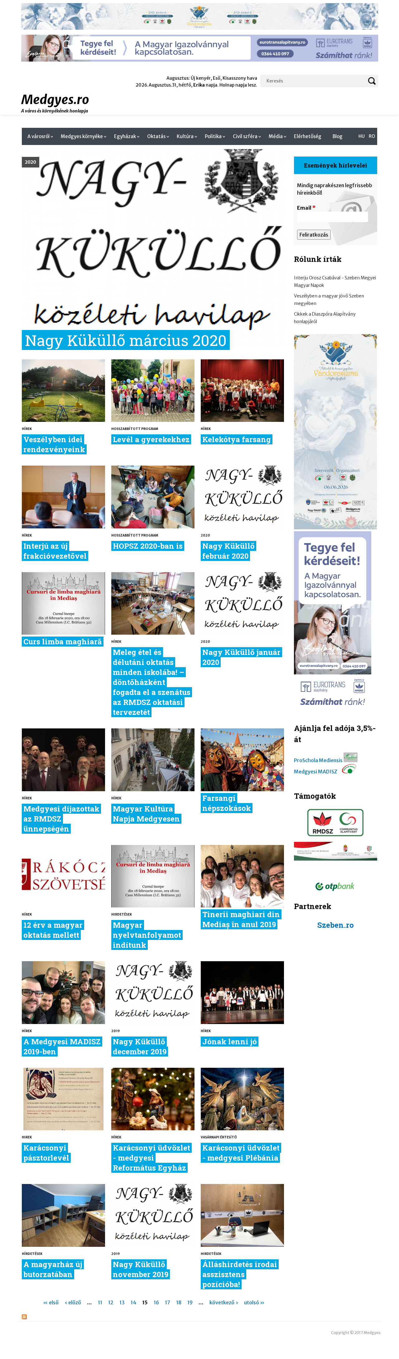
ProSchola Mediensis (318, 760)
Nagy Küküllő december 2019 (139, 1047)
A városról (38, 136)
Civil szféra (245, 136)
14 (133, 1302)
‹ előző (73, 1302)
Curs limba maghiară (62, 642)
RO (372, 136)
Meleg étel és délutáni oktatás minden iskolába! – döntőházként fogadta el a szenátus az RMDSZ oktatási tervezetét (151, 682)
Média (276, 136)
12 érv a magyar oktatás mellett (53, 930)
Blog (338, 136)
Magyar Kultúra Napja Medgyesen (146, 814)
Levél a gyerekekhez (151, 439)
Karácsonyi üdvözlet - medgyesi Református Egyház (151, 1158)
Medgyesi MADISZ (315, 771)
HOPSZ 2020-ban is (148, 546)
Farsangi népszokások (226, 803)
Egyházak (125, 136)
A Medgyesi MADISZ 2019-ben (62, 1047)
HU (361, 136)
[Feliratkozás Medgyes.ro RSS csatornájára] (24, 1317)
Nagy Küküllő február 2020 (228, 551)
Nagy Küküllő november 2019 (140, 1269)
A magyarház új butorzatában (52, 1269)
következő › (223, 1302)
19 (190, 1302)
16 (156, 1302)
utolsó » (254, 1302)
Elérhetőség (307, 136)
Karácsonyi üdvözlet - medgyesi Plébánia (241, 1153)
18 (178, 1302)
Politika (213, 136)
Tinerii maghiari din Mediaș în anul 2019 (241, 919)
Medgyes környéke (82, 136)
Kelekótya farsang (236, 439)
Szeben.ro (335, 925)
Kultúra (185, 136)
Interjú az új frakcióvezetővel (55, 551)
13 (122, 1302)
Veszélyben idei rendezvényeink (54, 444)
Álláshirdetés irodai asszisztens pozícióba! (239, 1274)
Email (306, 208)
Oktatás (156, 136)
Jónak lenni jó (229, 1042)
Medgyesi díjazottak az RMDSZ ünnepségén (61, 819)
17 (167, 1302)
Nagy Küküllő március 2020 (126, 340)
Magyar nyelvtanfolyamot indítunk (147, 935)
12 (110, 1302)
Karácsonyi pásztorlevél (46, 1153)
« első (51, 1302)
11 (100, 1302)
